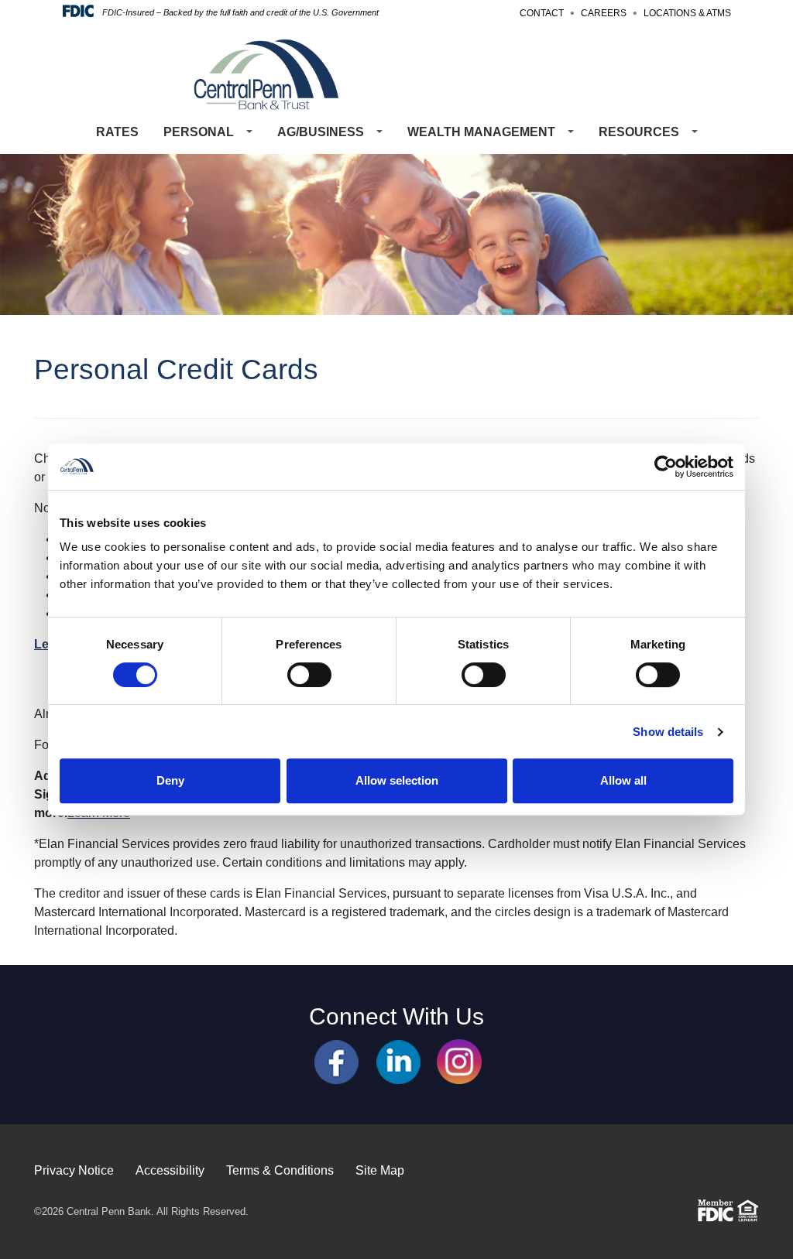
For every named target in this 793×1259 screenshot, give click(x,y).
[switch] (309, 674)
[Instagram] (459, 1061)
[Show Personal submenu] (249, 132)
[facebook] (336, 1061)
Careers (604, 13)
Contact (542, 13)
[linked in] (399, 1061)
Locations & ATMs (687, 13)
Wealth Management (481, 132)
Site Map (379, 1170)
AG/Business (320, 132)
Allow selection (396, 780)
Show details (668, 731)
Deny (170, 780)
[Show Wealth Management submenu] (570, 132)
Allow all (623, 780)
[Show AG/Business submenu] (379, 132)
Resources (639, 132)
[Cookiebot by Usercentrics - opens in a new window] (665, 466)
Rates (117, 132)
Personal (198, 132)
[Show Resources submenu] (694, 132)
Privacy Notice (74, 1170)
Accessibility (170, 1170)
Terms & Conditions (280, 1170)
